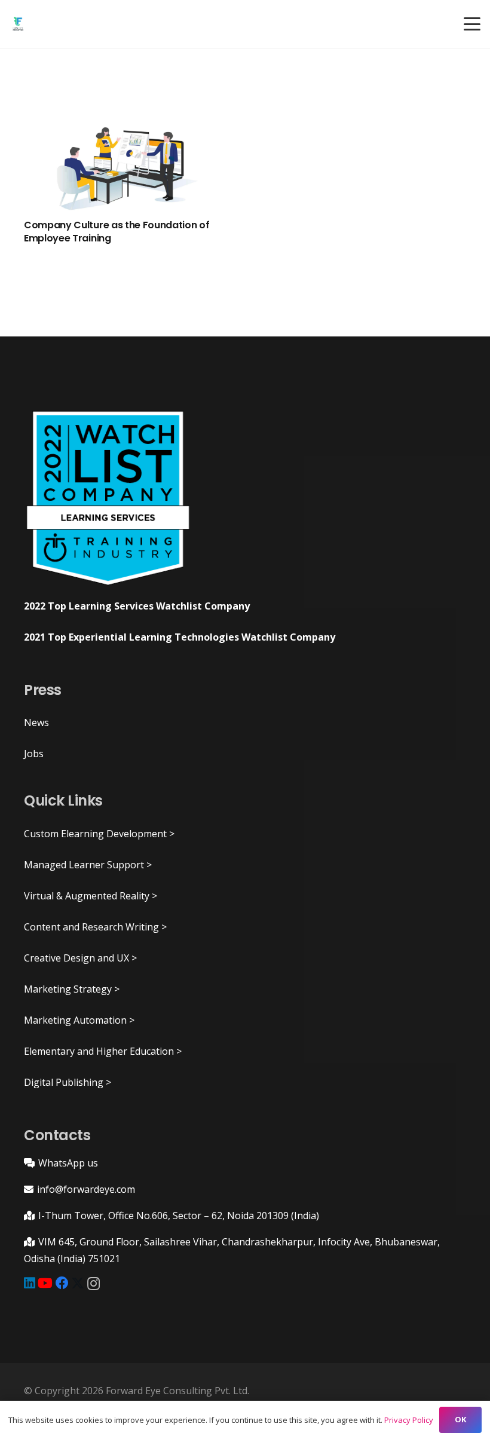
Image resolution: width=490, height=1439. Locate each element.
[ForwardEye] (18, 24)
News (36, 722)
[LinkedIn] (29, 1283)
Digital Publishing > (67, 1082)
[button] (472, 24)
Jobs (34, 753)
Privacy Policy (408, 1419)
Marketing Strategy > (72, 989)
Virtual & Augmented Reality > (90, 895)
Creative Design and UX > (80, 958)
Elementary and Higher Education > (103, 1051)
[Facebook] (62, 1283)
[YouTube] (45, 1283)
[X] (77, 1283)
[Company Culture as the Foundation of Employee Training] (127, 167)
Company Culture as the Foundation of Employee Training (116, 231)
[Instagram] (93, 1283)
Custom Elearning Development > (99, 833)
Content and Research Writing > (95, 926)
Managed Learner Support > (88, 864)
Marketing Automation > (79, 1020)
